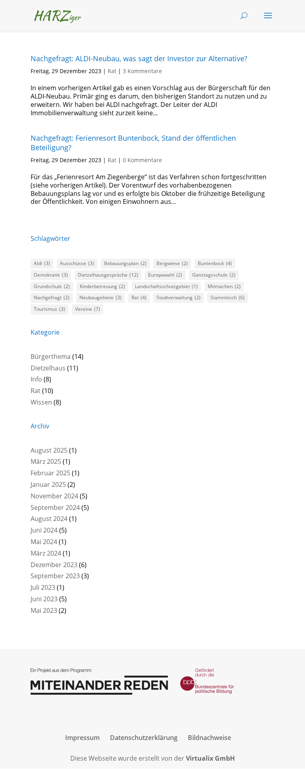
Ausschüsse (77, 263)
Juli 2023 (43, 587)
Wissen (41, 402)
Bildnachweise (209, 737)
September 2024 (55, 507)
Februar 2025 (50, 473)
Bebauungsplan (125, 263)
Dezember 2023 (54, 564)
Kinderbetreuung (102, 286)
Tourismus (49, 309)
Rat (112, 71)
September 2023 (55, 575)
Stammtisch (227, 297)
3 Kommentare (142, 71)
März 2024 (46, 553)
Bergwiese (172, 263)
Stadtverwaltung (178, 297)
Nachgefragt (51, 297)
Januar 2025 (48, 484)
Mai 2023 (44, 610)
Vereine (87, 309)
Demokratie (51, 274)
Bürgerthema (51, 356)
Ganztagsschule (214, 274)
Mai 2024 (44, 541)
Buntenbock (215, 263)
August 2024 (49, 518)
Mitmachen (224, 286)
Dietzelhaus (48, 368)
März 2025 (46, 461)
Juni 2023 (44, 599)
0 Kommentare (142, 160)
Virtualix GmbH (210, 758)
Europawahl (165, 274)
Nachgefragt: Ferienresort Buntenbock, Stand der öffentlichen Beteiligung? (133, 142)
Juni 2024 (44, 530)
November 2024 (54, 496)
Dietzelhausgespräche (108, 274)
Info (36, 379)
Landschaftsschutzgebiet (166, 286)
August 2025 (49, 450)
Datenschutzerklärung (144, 737)
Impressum (82, 737)
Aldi (42, 263)
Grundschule (52, 286)
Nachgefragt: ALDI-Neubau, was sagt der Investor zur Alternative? (139, 58)
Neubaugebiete (100, 297)
